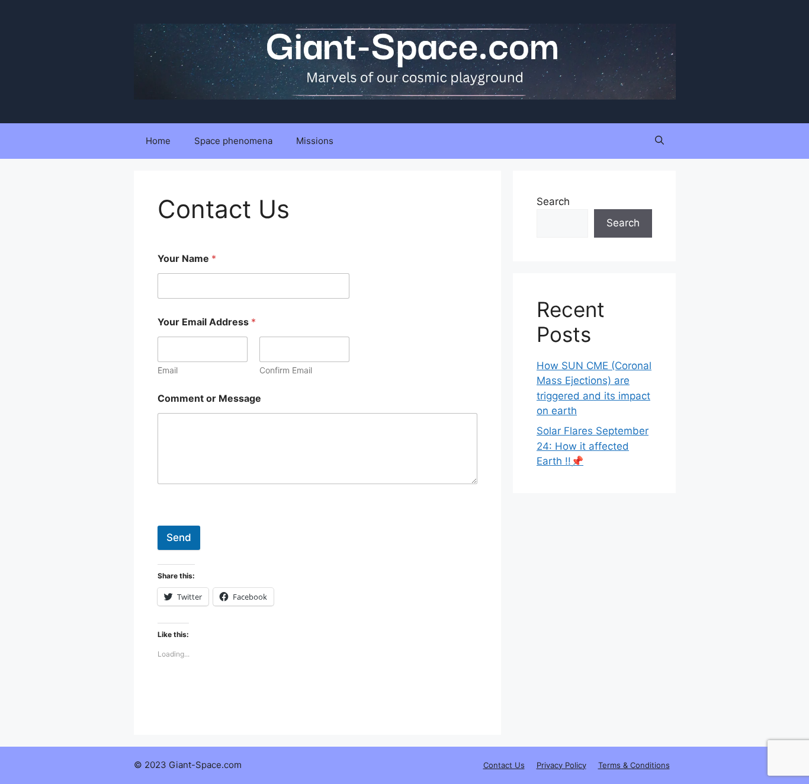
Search (553, 201)
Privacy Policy (561, 765)
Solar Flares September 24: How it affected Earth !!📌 (593, 446)
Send (178, 537)
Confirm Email (285, 370)
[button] (659, 141)
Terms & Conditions (634, 765)
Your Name (187, 258)
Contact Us (504, 765)
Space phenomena (233, 140)
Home (158, 140)
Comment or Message (209, 398)
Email (168, 370)
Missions (314, 140)
